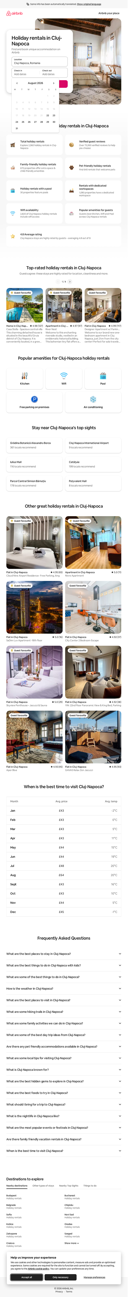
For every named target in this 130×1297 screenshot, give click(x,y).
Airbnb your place (108, 13)
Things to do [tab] (90, 1185)
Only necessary (60, 1277)
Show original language (89, 4)
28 (41, 122)
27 (35, 122)
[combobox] (39, 63)
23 (54, 115)
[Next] (69, 281)
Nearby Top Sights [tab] (68, 1185)
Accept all (26, 1277)
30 (54, 122)
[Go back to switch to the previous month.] (17, 83)
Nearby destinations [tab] (16, 1185)
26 (29, 122)
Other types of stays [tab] (43, 1185)
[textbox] (25, 74)
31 (17, 128)
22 (47, 115)
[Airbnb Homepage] (14, 13)
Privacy (59, 1291)
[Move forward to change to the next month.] (54, 83)
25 (23, 122)
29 (47, 122)
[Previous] (58, 281)
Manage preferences (94, 1277)
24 (17, 122)
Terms (69, 1291)
